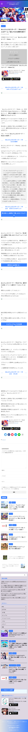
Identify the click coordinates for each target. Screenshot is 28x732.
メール (3, 475)
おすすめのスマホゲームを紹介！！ (14, 725)
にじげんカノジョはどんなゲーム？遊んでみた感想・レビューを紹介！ (13, 590)
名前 (3, 470)
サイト (3, 481)
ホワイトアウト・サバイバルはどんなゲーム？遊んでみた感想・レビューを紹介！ (13, 594)
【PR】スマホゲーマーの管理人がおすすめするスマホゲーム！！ (13, 582)
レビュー (4, 439)
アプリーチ (16, 73)
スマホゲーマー (14, 4)
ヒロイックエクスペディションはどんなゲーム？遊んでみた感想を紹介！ (17, 518)
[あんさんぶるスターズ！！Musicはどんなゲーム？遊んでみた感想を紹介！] (15, 434)
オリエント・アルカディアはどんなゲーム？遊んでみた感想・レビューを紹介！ (17, 506)
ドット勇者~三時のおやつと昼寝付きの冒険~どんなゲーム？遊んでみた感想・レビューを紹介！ (13, 586)
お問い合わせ (9, 721)
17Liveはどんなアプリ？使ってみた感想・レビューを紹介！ (13, 598)
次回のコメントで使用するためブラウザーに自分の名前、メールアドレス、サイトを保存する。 (14, 488)
